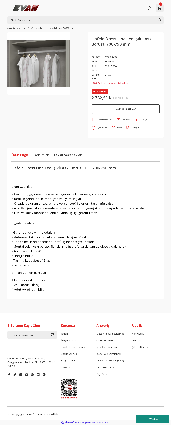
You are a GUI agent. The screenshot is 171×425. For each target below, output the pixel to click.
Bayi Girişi (101, 374)
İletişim (65, 333)
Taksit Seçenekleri (68, 155)
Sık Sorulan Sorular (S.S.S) (110, 360)
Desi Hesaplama (105, 367)
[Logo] (25, 8)
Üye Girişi (137, 340)
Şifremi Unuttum (141, 347)
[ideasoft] (68, 422)
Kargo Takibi (68, 360)
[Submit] (54, 335)
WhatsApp (154, 419)
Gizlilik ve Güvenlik (106, 340)
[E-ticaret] (85, 422)
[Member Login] (150, 8)
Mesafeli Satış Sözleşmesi (110, 333)
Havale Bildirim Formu (73, 347)
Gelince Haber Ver (126, 109)
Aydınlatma (111, 56)
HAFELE (109, 61)
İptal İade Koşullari (106, 347)
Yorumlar (41, 155)
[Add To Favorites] (102, 120)
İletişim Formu (68, 340)
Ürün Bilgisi (20, 155)
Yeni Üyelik (138, 333)
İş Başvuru (66, 367)
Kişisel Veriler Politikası (108, 354)
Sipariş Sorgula (69, 354)
